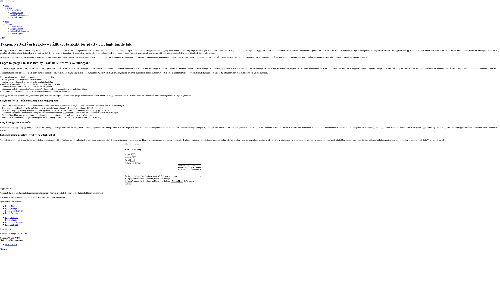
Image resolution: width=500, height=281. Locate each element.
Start (7, 5)
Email (127, 160)
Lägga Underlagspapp (19, 15)
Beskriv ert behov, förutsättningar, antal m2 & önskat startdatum (151, 176)
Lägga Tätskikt (16, 12)
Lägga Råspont (16, 17)
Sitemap (3, 249)
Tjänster (8, 8)
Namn (128, 155)
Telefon (128, 157)
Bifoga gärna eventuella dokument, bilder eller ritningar (148, 181)
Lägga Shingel (16, 10)
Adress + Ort (130, 163)
